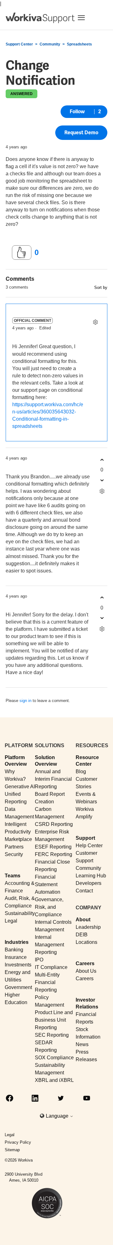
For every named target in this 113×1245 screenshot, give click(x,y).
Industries (17, 942)
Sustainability (20, 913)
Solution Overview (46, 761)
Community (50, 44)
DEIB (82, 934)
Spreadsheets (79, 44)
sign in (25, 700)
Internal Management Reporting (49, 944)
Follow (77, 111)
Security (14, 854)
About (83, 919)
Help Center (89, 845)
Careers (85, 963)
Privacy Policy (18, 1142)
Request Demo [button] (81, 132)
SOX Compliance (54, 1057)
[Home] (40, 18)
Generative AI (20, 786)
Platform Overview (16, 761)
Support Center (19, 44)
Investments (18, 964)
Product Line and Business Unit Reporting (54, 1020)
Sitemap (12, 1149)
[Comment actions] (95, 322)
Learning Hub (91, 875)
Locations (86, 942)
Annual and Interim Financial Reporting (53, 779)
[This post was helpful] (21, 252)
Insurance (16, 957)
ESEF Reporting (53, 846)
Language (58, 1116)
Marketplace (18, 839)
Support (85, 838)
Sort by (100, 287)
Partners (14, 846)
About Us (86, 971)
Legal (11, 920)
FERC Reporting (53, 854)
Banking (14, 949)
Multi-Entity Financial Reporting (47, 982)
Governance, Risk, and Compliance (49, 907)
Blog (81, 771)
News (82, 1044)
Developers (88, 883)
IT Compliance (51, 967)
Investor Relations (87, 1003)
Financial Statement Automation (47, 884)
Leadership (88, 927)
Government (18, 987)
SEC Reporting (52, 1035)
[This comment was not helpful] (101, 480)
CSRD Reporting (54, 824)
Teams (12, 875)
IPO (39, 959)
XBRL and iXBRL (54, 1080)
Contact (84, 890)
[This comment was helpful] (101, 459)
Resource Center (87, 761)
